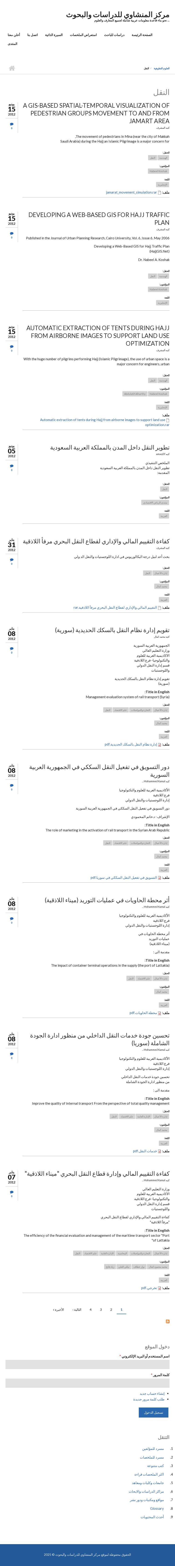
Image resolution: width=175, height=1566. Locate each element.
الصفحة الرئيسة (142, 35)
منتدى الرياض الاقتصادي (155, 502)
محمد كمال (161, 586)
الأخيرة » (58, 1309)
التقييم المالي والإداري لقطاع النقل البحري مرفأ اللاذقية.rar (115, 607)
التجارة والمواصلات (140, 709)
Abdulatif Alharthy (135, 393)
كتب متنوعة (155, 1466)
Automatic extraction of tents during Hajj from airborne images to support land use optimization (98, 335)
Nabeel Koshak (158, 171)
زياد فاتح (110, 1266)
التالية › (76, 1309)
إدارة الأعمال (160, 573)
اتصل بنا (32, 35)
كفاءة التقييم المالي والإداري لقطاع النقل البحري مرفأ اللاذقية (96, 541)
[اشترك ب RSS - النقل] (87, 1321)
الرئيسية (11, 68)
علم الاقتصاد (120, 709)
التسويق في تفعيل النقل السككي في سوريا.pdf (124, 877)
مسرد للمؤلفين (153, 1448)
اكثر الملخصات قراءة (149, 1474)
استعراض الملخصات (83, 35)
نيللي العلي (123, 1266)
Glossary (157, 1508)
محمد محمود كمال (158, 1266)
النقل (152, 157)
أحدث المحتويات (152, 1517)
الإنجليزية (162, 184)
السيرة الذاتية (54, 35)
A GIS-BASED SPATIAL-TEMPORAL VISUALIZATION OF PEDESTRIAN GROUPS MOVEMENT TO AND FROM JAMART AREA (96, 113)
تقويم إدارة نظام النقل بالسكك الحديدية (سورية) (112, 630)
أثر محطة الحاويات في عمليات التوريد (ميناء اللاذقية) (107, 900)
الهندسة (163, 157)
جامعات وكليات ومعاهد (148, 1483)
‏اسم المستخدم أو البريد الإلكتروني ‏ (145, 1356)
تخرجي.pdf (149, 1288)
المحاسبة (122, 1253)
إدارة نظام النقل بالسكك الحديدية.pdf (131, 744)
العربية (164, 515)
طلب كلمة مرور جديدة (149, 1399)
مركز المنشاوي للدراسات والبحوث (118, 14)
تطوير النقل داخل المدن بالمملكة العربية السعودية (110, 447)
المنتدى (12, 44)
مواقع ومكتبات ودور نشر (147, 1500)
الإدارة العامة (143, 1116)
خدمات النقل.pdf (145, 1151)
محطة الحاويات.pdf (143, 1013)
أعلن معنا (14, 35)
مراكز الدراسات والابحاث (146, 1491)
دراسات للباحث (114, 35)
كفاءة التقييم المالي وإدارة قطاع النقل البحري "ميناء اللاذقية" (97, 1173)
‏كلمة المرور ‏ (160, 1375)
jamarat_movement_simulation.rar (131, 192)
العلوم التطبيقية (162, 68)
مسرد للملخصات (152, 1457)
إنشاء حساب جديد (152, 1393)
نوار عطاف (139, 1266)
